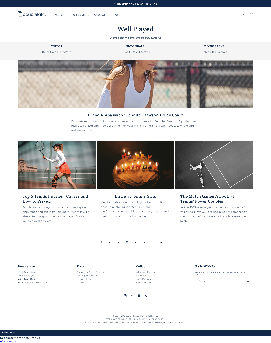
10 (144, 241)
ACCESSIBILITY (157, 319)
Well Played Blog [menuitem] (26, 279)
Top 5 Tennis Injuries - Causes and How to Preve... (55, 198)
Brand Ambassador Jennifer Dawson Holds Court (135, 114)
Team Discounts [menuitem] (144, 279)
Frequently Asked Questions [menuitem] (91, 272)
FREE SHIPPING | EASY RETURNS (135, 3)
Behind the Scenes (214, 51)
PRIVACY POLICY (138, 319)
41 (169, 241)
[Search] (244, 14)
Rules (46, 51)
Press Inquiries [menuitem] (143, 282)
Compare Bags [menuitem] (25, 275)
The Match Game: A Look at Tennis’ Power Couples (207, 198)
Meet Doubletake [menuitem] (26, 272)
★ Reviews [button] (8, 332)
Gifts (55, 51)
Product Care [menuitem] (84, 279)
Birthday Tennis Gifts (135, 196)
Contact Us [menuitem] (83, 282)
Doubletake (128, 316)
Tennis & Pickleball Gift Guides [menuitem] (33, 282)
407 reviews (8, 341)
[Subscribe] (248, 281)
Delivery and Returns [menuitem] (88, 275)
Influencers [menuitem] (142, 275)
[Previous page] (93, 242)
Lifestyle (65, 51)
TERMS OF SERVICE (116, 319)
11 (152, 241)
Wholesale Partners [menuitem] (146, 272)
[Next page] (177, 242)
